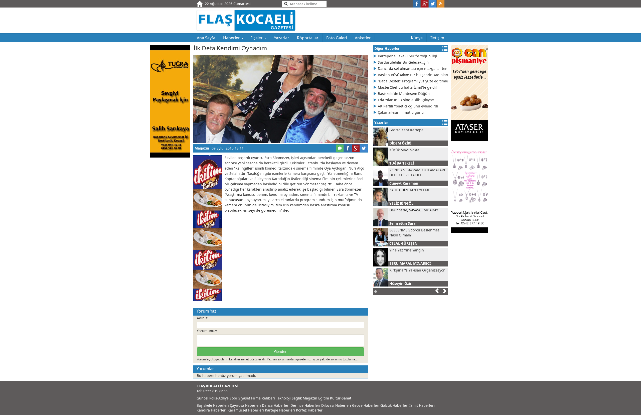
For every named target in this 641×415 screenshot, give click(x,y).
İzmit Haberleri (422, 405)
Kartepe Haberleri (280, 410)
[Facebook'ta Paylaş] (348, 148)
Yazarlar (281, 38)
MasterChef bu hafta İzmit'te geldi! (407, 87)
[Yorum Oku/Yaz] (340, 148)
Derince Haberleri (305, 405)
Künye (417, 38)
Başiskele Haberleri (213, 405)
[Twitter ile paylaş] (432, 4)
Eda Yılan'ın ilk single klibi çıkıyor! (406, 99)
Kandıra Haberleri (212, 410)
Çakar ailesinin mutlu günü (401, 112)
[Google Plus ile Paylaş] (424, 4)
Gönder (280, 351)
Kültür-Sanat (340, 398)
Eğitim (323, 398)
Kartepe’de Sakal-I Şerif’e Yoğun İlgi (407, 56)
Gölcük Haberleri (394, 405)
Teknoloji (283, 398)
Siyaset (244, 398)
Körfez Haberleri (310, 410)
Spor (233, 398)
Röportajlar (307, 38)
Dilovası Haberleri (336, 405)
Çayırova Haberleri (245, 405)
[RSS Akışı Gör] (440, 4)
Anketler (363, 38)
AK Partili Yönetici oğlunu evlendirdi (408, 106)
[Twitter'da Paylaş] (364, 148)
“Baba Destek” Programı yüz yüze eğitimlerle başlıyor (413, 81)
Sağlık (297, 398)
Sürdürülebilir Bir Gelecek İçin (403, 62)
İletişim (437, 38)
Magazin (202, 148)
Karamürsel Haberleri (246, 410)
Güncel (202, 398)
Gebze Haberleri (365, 405)
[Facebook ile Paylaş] (416, 4)
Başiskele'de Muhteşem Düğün (404, 93)
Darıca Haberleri (275, 405)
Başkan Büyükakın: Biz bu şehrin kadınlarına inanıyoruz (413, 74)
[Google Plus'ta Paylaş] (356, 148)
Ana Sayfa (206, 38)
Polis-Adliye (219, 398)
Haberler (232, 38)
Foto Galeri (336, 38)
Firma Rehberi (263, 398)
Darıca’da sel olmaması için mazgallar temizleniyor (413, 68)
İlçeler (257, 38)
